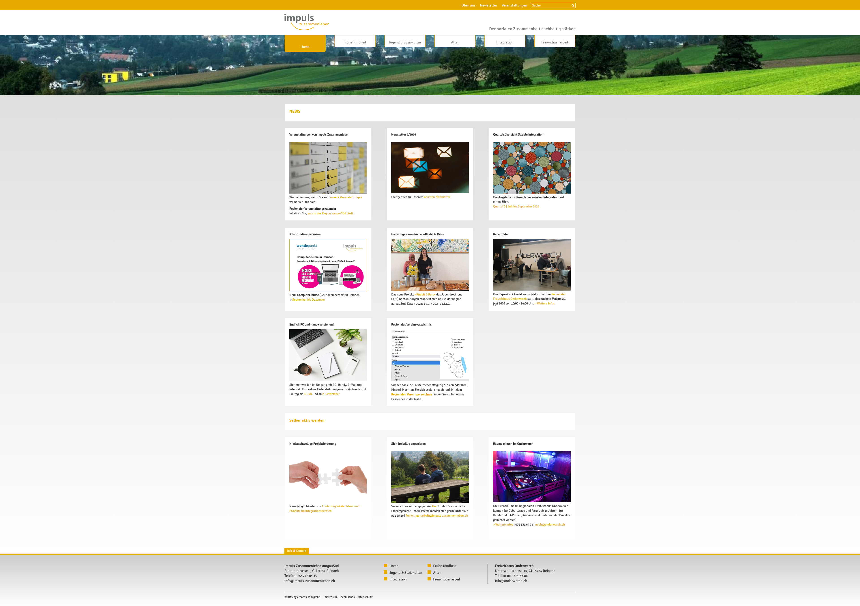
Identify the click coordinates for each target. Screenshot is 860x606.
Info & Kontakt (296, 551)
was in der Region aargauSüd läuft (330, 213)
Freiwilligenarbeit (554, 42)
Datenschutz (365, 597)
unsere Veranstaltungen (346, 197)
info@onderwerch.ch (511, 581)
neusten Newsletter (437, 197)
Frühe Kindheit (355, 42)
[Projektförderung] (328, 502)
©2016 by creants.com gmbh (302, 597)
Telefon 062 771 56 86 (511, 576)
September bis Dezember (308, 300)
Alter (455, 42)
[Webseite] (532, 501)
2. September (331, 394)
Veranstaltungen (514, 5)
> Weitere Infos (545, 303)
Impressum (331, 597)
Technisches (347, 597)
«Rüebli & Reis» (425, 294)
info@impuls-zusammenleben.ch (309, 581)
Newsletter (488, 5)
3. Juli (307, 394)
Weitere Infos (504, 524)
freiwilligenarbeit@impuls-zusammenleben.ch (437, 516)
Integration (505, 42)
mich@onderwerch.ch (550, 524)
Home (305, 47)
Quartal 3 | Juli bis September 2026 (516, 206)
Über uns (468, 5)
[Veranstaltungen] (328, 192)
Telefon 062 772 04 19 (300, 576)
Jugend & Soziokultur (405, 42)
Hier (435, 506)
